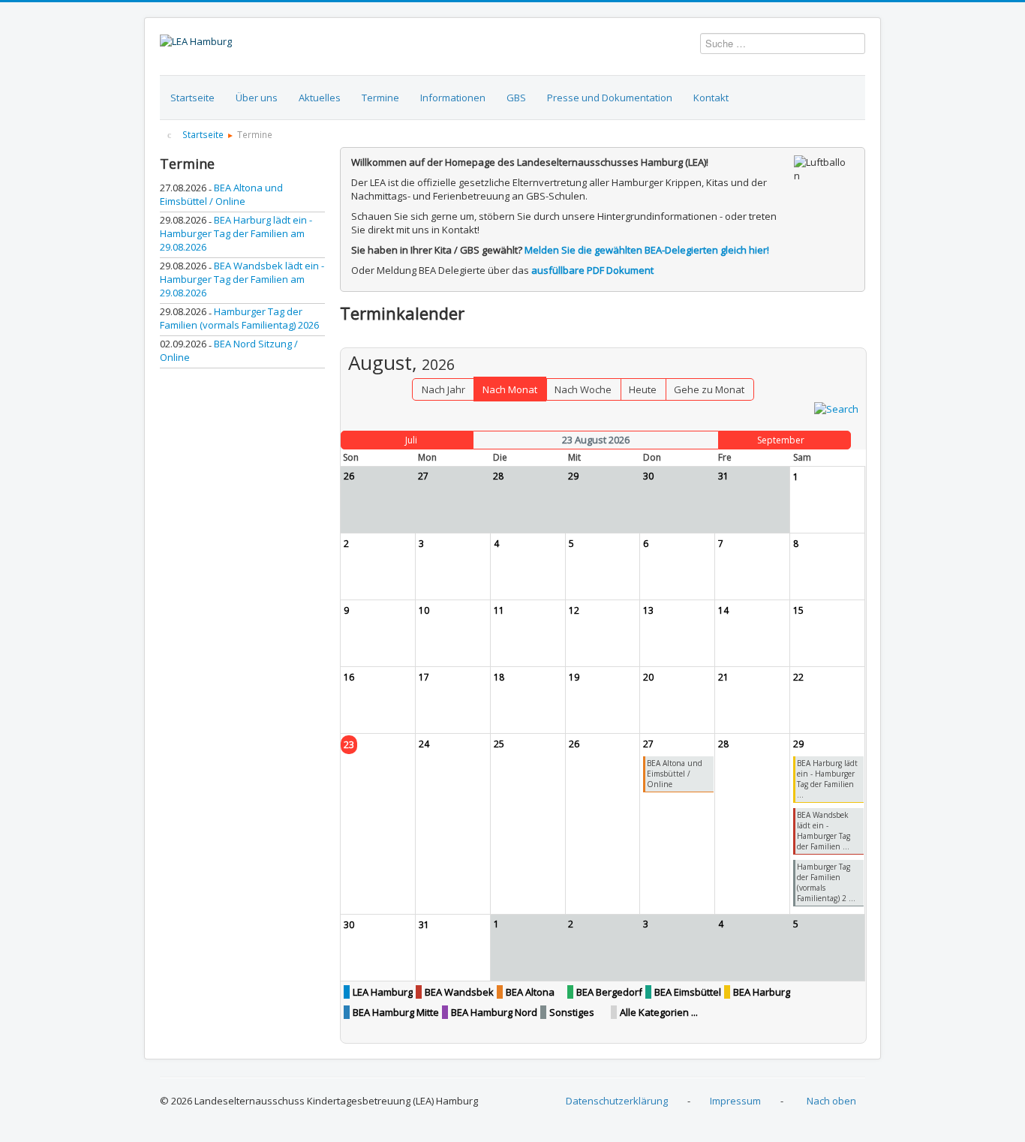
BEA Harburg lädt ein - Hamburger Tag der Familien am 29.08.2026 (236, 233)
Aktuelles (320, 97)
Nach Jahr (443, 389)
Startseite (192, 97)
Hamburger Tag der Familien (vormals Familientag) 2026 (239, 318)
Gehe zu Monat (709, 389)
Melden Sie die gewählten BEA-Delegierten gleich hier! (647, 250)
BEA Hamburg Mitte (396, 1012)
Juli (411, 440)
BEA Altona (530, 992)
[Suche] (836, 407)
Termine (380, 97)
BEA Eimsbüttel (687, 992)
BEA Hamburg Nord (494, 1012)
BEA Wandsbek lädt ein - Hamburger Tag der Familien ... (823, 831)
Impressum (735, 1100)
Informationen (452, 97)
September (780, 440)
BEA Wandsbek (459, 992)
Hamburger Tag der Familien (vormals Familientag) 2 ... (826, 882)
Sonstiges (571, 1012)
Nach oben (831, 1100)
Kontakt (711, 97)
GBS (516, 97)
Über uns (257, 97)
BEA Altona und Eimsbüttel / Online (221, 194)
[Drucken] (855, 340)
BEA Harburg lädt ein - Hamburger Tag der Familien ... (827, 779)
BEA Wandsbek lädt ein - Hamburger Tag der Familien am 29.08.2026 (242, 279)
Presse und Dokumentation (609, 97)
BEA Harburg (761, 992)
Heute (643, 389)
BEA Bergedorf (609, 992)
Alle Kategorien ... (659, 1012)
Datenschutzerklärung (617, 1100)
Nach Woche (583, 389)
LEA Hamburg (383, 992)
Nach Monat (509, 389)
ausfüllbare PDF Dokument (592, 270)
